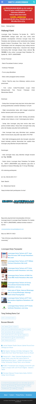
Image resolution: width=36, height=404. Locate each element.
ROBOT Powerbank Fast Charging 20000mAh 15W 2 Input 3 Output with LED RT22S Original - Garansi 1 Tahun (17, 367)
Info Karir (27, 329)
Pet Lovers (27, 385)
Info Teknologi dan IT (8, 340)
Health (31, 383)
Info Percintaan (7, 337)
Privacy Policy (20, 395)
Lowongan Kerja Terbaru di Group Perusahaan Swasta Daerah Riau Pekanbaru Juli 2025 (19, 285)
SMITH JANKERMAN (18, 2)
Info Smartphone (18, 337)
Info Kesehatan (17, 332)
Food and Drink (22, 383)
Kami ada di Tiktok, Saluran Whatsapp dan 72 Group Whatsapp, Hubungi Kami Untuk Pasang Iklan (21, 292)
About (5, 395)
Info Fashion (14, 326)
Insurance (12, 385)
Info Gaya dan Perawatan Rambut (12, 329)
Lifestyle (19, 385)
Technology (5, 388)
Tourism (13, 388)
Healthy (4, 385)
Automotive (5, 383)
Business (13, 383)
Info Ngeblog (24, 335)
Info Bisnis (5, 326)
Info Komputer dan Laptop (10, 335)
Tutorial (20, 388)
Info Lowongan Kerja (8, 318)
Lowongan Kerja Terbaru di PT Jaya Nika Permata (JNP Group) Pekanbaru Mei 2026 (20, 255)
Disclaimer (29, 395)
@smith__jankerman (18, 17)
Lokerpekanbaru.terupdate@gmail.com (12, 229)
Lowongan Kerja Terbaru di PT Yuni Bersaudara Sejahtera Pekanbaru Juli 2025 (20, 300)
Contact (11, 395)
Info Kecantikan (7, 332)
